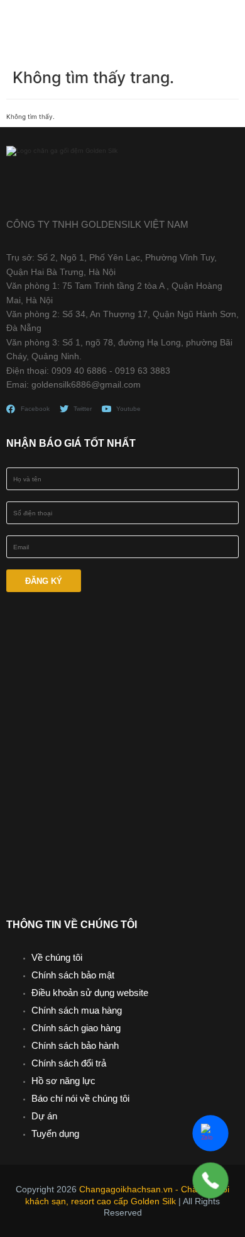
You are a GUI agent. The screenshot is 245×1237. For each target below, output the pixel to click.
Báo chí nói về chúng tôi (80, 1098)
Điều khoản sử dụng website (89, 992)
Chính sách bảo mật (72, 975)
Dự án (44, 1116)
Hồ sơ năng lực (63, 1080)
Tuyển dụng (55, 1133)
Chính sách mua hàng (76, 1010)
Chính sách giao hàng (76, 1027)
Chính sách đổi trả (68, 1063)
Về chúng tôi (56, 957)
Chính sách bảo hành (75, 1045)
